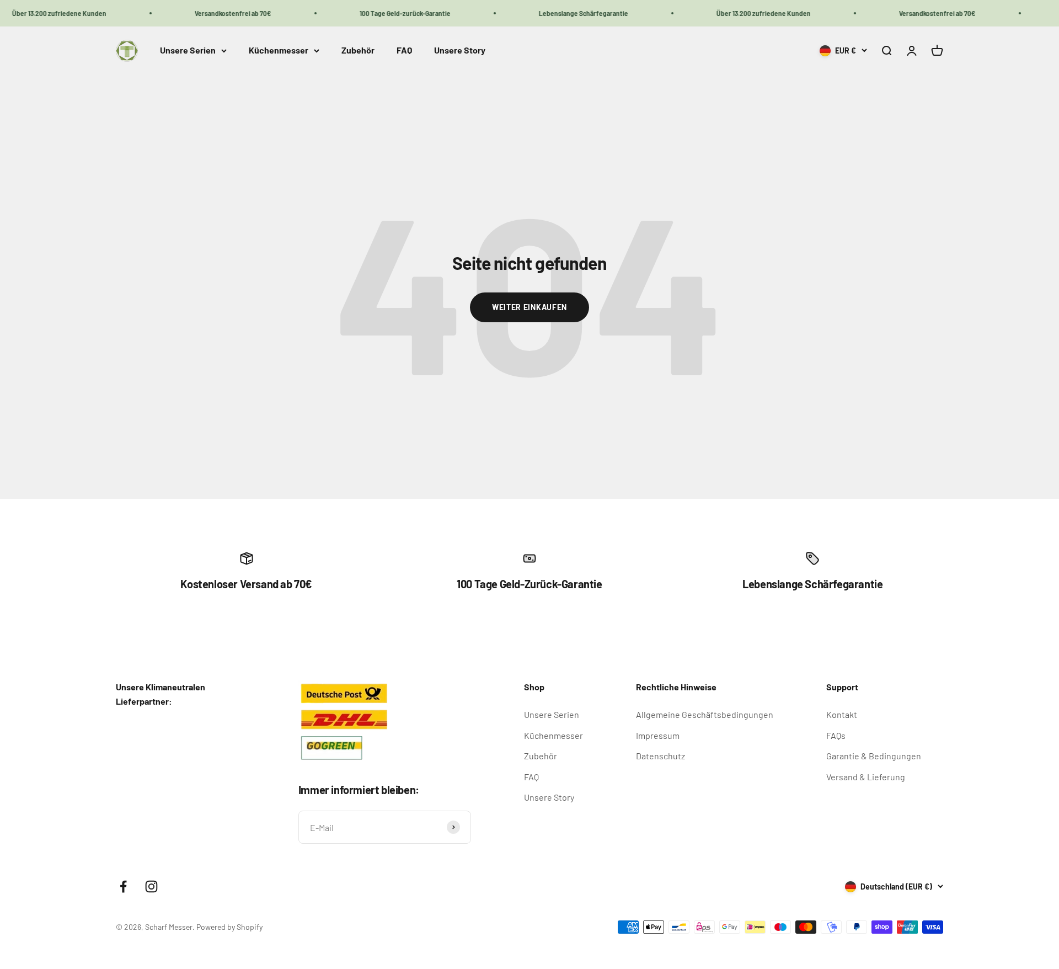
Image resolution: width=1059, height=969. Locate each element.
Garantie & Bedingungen (873, 755)
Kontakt (841, 714)
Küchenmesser (278, 50)
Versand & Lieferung (865, 776)
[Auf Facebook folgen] (123, 886)
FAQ (404, 50)
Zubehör (358, 50)
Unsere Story (459, 50)
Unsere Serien (188, 50)
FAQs (836, 735)
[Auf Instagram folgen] (151, 886)
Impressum (658, 735)
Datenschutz (660, 755)
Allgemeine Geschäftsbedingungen (704, 714)
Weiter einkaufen (529, 307)
